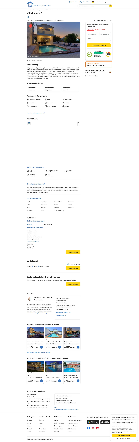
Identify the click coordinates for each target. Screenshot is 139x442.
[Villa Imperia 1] (71, 332)
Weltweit (29, 429)
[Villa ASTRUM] (35, 366)
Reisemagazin (58, 426)
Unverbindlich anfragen (99, 45)
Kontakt (56, 431)
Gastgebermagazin (73, 423)
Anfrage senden (73, 252)
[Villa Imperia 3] (53, 40)
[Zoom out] (79, 125)
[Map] (53, 142)
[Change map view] (29, 123)
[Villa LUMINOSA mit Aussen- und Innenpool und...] (53, 366)
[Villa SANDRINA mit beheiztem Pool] (71, 366)
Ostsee (29, 423)
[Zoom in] (79, 123)
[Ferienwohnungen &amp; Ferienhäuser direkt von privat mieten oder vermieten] (39, 6)
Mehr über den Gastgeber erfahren (36, 313)
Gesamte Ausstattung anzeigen (35, 113)
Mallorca (29, 426)
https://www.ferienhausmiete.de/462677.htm (66, 409)
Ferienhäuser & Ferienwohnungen (34, 10)
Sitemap (29, 431)
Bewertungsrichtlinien (70, 280)
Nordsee (29, 420)
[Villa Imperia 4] (35, 332)
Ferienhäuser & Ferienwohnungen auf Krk (37, 405)
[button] (124, 438)
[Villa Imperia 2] (53, 332)
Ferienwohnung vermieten (104, 2)
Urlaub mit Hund (67, 396)
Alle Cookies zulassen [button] (124, 435)
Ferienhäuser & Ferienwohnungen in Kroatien (38, 399)
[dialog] (124, 428)
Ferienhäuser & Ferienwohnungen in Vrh (37, 407)
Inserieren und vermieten (75, 420)
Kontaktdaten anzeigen (91, 75)
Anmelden (75, 2)
